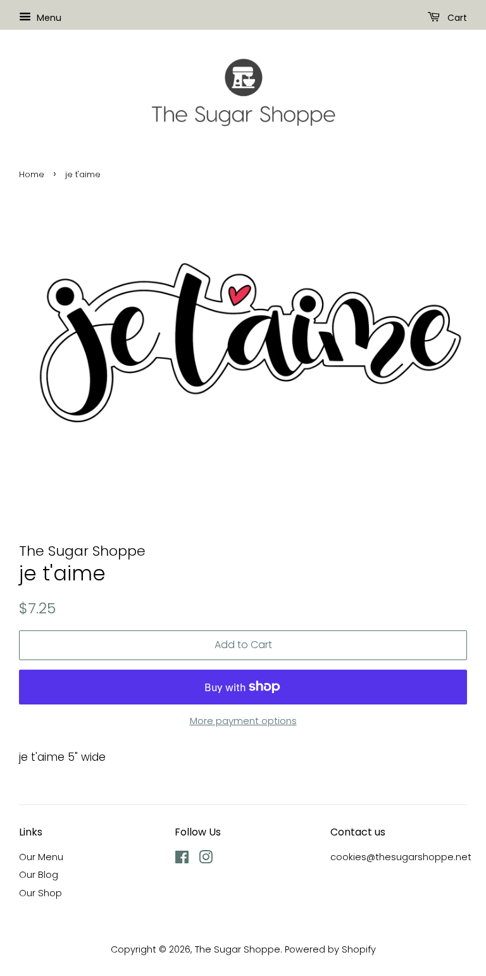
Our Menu (41, 857)
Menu (47, 17)
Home (31, 174)
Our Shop (40, 893)
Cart (456, 17)
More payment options (243, 720)
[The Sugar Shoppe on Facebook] (182, 859)
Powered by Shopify (330, 949)
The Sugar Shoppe (237, 949)
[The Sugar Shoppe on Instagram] (206, 859)
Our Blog (38, 874)
